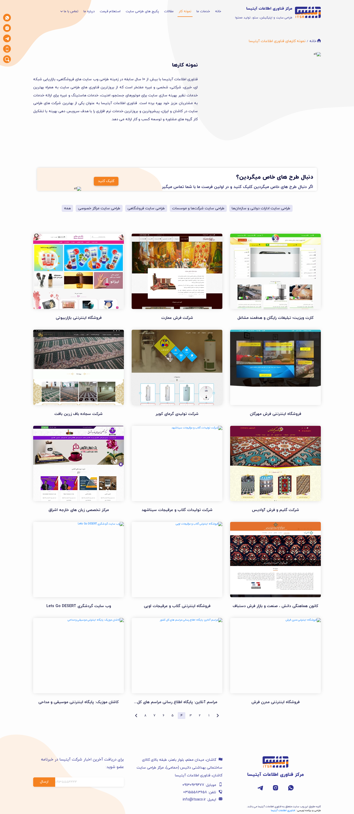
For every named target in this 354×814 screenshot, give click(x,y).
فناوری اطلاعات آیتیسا (283, 810)
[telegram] (7, 38)
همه (67, 208)
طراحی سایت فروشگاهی (146, 208)
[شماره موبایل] (7, 49)
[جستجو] (7, 59)
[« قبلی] (218, 715)
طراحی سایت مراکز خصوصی (99, 208)
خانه (218, 11)
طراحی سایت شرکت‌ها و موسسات (198, 208)
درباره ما (89, 11)
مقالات (169, 11)
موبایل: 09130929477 (199, 785)
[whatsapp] (7, 18)
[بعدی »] (136, 715)
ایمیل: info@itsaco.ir (199, 799)
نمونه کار (185, 11)
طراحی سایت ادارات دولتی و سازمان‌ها (261, 208)
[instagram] (7, 28)
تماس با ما (71, 11)
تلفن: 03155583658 (199, 792)
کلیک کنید (106, 181)
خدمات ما (203, 11)
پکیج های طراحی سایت (142, 11)
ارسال (44, 781)
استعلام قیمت (110, 11)
